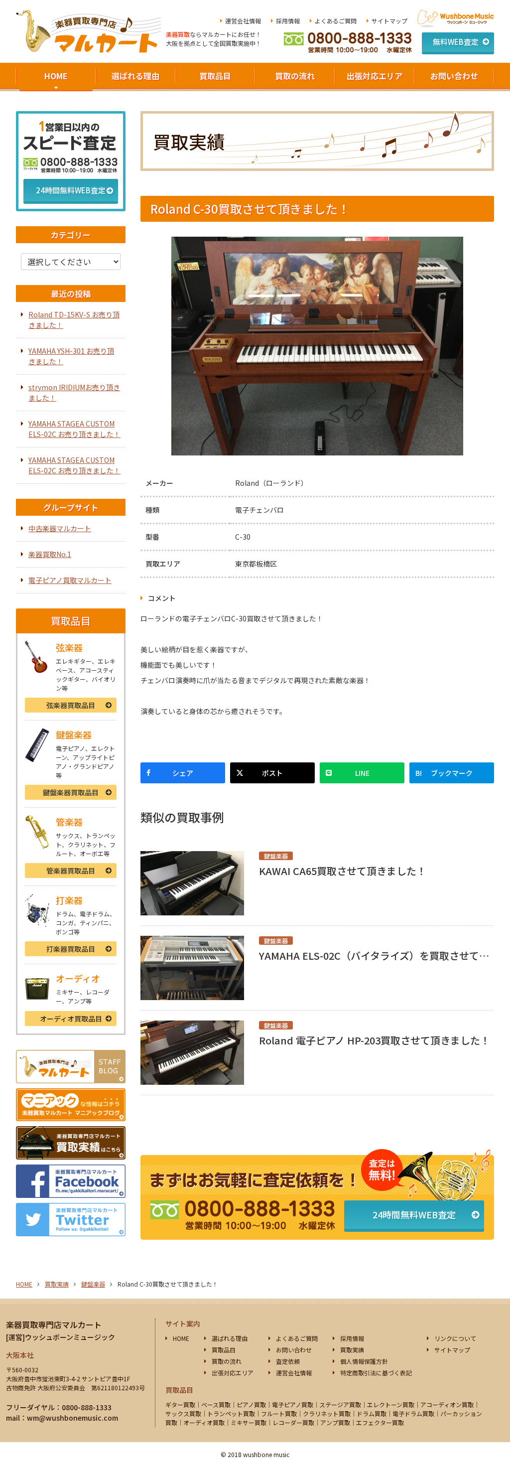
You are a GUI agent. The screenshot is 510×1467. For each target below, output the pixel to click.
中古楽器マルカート (59, 528)
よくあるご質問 (336, 20)
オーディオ (71, 1019)
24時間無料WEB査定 (414, 1214)
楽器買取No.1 (49, 554)
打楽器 (70, 949)
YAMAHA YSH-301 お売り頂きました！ (71, 356)
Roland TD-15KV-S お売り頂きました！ (74, 319)
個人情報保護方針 (364, 1361)
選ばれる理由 (135, 76)
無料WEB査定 (456, 41)
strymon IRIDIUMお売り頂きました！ (74, 392)
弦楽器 (70, 705)
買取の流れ (295, 76)
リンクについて (455, 1338)
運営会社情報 (243, 20)
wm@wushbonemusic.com (72, 1418)
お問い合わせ (454, 76)
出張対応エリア (374, 76)
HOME (56, 76)
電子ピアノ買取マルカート (70, 580)
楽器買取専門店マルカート (54, 1324)
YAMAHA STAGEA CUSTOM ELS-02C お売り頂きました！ (74, 429)
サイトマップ (389, 20)
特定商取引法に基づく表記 (376, 1372)
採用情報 (288, 20)
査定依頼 (288, 1361)
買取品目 (215, 76)
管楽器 (70, 871)
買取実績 (57, 1284)
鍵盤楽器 (71, 792)
